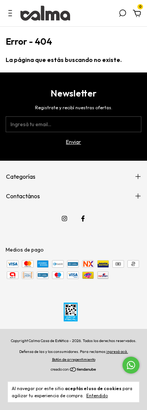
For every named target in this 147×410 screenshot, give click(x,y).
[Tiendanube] (73, 370)
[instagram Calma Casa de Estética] (64, 219)
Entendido (97, 395)
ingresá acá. (117, 351)
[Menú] (11, 14)
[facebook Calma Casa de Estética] (83, 219)
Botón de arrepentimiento (73, 359)
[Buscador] (122, 14)
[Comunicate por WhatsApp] (130, 365)
